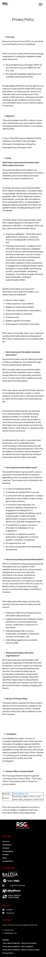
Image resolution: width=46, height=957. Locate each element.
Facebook (10, 913)
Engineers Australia (17, 885)
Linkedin (9, 909)
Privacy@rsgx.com (20, 794)
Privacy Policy (23, 19)
